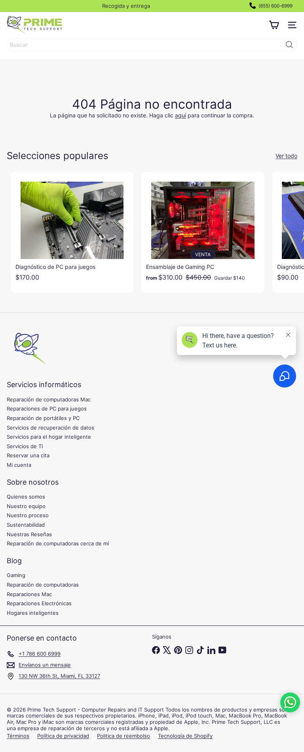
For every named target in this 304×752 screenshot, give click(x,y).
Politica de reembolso (123, 736)
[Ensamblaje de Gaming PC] (202, 229)
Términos (18, 736)
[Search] (289, 44)
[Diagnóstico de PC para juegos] (72, 229)
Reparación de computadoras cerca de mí (58, 543)
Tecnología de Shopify (185, 736)
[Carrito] (274, 24)
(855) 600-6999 (275, 6)
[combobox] (152, 44)
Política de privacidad (63, 736)
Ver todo (286, 156)
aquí (180, 115)
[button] (290, 702)
